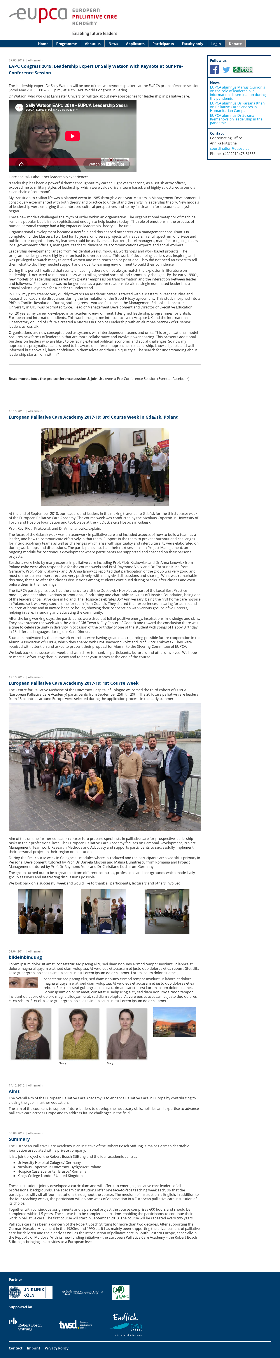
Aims (14, 1091)
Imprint (33, 1348)
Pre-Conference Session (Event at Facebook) (153, 378)
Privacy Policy (56, 1348)
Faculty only (192, 43)
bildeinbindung (25, 957)
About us (93, 43)
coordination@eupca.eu (230, 148)
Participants (163, 43)
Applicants (135, 43)
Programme (66, 43)
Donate (235, 43)
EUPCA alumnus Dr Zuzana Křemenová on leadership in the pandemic (236, 119)
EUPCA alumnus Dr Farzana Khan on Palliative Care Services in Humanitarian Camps (237, 107)
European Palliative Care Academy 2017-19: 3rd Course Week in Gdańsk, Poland (94, 417)
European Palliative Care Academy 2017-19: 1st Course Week (73, 683)
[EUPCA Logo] (63, 35)
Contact (16, 1348)
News (113, 43)
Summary (19, 1139)
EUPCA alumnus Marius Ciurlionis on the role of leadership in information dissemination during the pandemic (238, 93)
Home (43, 43)
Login (216, 43)
